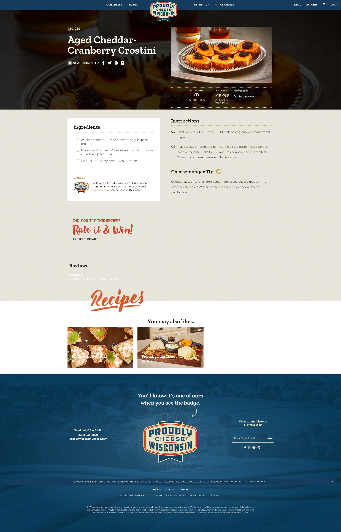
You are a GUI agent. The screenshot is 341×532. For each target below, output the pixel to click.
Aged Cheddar (101, 190)
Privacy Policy (228, 481)
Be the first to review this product (93, 278)
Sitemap (214, 495)
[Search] (324, 5)
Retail (297, 4)
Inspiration (201, 4)
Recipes (133, 4)
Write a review (244, 97)
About (156, 489)
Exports (312, 4)
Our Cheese (114, 4)
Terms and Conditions (252, 481)
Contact (171, 489)
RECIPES (73, 29)
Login (334, 4)
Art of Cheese (224, 4)
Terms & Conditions (175, 495)
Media (185, 489)
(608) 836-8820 (88, 434)
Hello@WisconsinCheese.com (88, 438)
